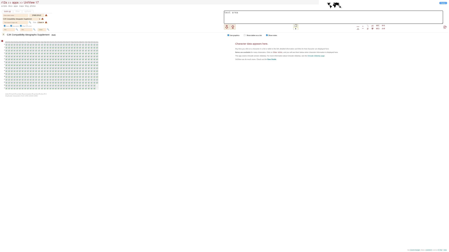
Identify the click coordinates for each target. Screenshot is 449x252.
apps (16, 5)
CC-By (440, 250)
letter (7, 94)
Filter (18, 11)
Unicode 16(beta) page (316, 56)
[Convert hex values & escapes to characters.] (383, 25)
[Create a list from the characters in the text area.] (227, 27)
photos (33, 5)
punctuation (27, 94)
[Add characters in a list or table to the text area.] (233, 27)
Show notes (272, 35)
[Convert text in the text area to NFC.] (377, 25)
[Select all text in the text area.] (295, 25)
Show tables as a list (254, 35)
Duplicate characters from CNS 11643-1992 (21, 96)
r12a (4, 2)
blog (27, 5)
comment (429, 250)
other (42, 94)
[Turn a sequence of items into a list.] (367, 25)
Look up (7, 11)
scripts (4, 5)
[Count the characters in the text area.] (367, 28)
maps (21, 5)
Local (29, 26)
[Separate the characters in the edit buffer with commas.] (363, 25)
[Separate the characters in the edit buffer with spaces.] (358, 25)
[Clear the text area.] (295, 28)
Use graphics (234, 35)
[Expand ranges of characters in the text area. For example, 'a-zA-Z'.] (363, 28)
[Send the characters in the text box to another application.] (445, 27)
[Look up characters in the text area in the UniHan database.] (372, 28)
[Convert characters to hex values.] (383, 28)
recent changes (415, 250)
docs (10, 5)
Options (27, 11)
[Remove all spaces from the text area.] (358, 28)
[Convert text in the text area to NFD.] (377, 28)
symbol (36, 94)
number (19, 94)
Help (443, 3)
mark (12, 94)
